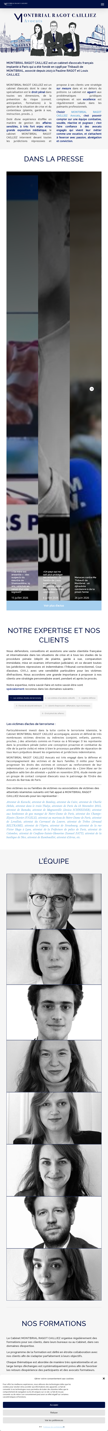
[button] (103, 1378)
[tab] (25, 698)
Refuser (54, 1412)
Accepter (54, 1405)
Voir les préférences (54, 1420)
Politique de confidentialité (54, 1427)
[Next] (92, 389)
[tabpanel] (54, 783)
